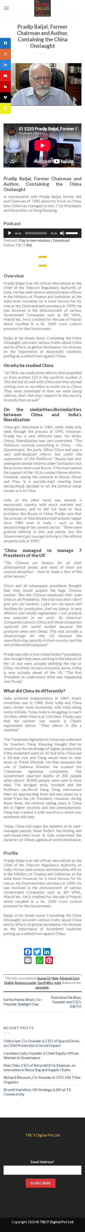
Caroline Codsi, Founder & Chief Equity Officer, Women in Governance (41, 1055)
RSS (29, 245)
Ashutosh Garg (69, 978)
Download (61, 240)
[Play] (9, 233)
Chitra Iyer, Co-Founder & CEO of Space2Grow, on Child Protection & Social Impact (42, 1043)
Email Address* (42, 1162)
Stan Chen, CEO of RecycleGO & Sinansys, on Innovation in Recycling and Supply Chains (40, 1067)
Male (55, 978)
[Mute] (62, 233)
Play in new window (34, 240)
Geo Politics (45, 983)
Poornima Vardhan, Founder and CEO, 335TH (66, 1001)
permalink (42, 987)
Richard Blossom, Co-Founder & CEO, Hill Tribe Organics (42, 1079)
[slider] (72, 232)
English (9, 983)
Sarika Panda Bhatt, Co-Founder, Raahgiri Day (23, 1001)
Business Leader (25, 983)
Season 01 (44, 978)
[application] (42, 233)
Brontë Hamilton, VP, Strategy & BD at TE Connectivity (37, 1091)
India (57, 983)
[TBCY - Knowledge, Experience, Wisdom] (42, 8)
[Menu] (6, 8)
